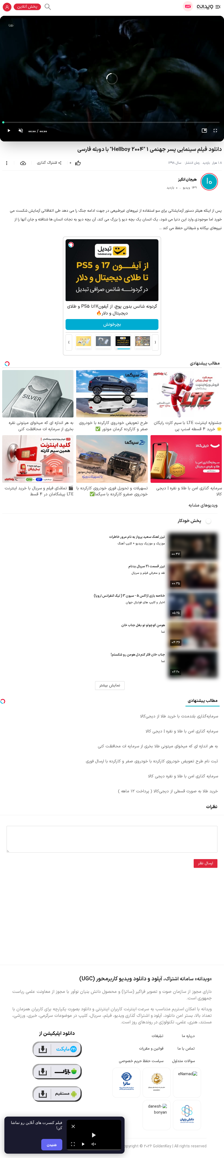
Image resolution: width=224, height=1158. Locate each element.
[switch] (211, 521)
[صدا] (94, 1144)
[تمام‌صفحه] (215, 131)
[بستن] (73, 1126)
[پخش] (83, 1144)
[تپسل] (71, 244)
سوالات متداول (183, 1061)
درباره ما (188, 1036)
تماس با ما (186, 1048)
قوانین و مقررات (151, 1048)
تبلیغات (157, 1036)
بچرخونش (112, 324)
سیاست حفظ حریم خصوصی (141, 1061)
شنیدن (52, 1144)
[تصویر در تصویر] (204, 131)
